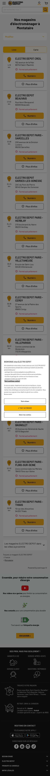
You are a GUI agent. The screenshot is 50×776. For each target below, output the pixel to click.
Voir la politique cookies (12, 381)
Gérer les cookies (25, 415)
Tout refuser (25, 401)
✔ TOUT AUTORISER (25, 408)
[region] (25, 388)
